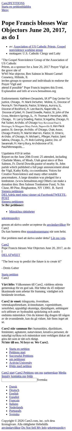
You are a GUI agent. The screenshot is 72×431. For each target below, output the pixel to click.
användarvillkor (56, 224)
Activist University (20, 362)
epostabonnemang (38, 231)
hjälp (30, 376)
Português (15, 410)
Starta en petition (12, 6)
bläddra (26, 6)
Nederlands (16, 407)
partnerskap (51, 372)
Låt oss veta (58, 238)
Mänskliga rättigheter (22, 211)
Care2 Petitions (24, 372)
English (13, 393)
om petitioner (17, 359)
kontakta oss (18, 376)
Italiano (13, 404)
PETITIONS (17, 3)
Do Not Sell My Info (34, 427)
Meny (5, 10)
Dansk (13, 386)
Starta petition (10, 274)
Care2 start (8, 372)
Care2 (5, 3)
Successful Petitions (21, 355)
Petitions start (17, 352)
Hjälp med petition (20, 366)
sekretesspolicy (11, 218)
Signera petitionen (12, 191)
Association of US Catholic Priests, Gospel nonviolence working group (37, 48)
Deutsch (14, 390)
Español (14, 397)
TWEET (58, 194)
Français (14, 400)
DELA (6, 255)
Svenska (42, 379)
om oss (39, 372)
